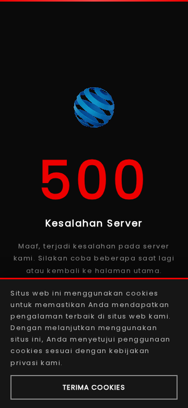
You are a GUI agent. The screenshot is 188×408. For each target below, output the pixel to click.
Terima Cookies (94, 387)
